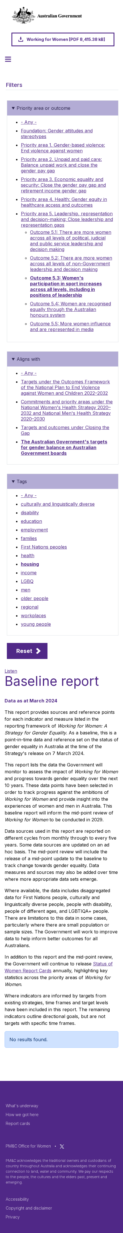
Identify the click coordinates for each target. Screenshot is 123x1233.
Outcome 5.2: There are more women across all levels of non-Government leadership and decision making (71, 263)
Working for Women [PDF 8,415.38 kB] (66, 39)
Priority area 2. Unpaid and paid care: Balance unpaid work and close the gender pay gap (61, 165)
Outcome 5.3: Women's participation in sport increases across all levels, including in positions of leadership (66, 286)
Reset (24, 651)
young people (36, 624)
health (27, 555)
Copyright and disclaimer (29, 1208)
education (31, 521)
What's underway (22, 1105)
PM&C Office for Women (28, 1146)
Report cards (18, 1123)
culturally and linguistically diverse (58, 504)
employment (34, 530)
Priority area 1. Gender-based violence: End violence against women (63, 148)
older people (34, 598)
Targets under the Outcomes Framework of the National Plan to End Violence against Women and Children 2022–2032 (65, 387)
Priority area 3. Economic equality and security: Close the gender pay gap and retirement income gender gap (63, 185)
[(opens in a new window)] (61, 1146)
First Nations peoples (44, 547)
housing (30, 564)
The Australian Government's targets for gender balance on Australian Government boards (64, 447)
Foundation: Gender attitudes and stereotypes (57, 133)
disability (30, 512)
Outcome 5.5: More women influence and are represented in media (70, 326)
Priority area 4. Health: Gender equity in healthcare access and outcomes (64, 202)
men (25, 590)
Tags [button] (22, 481)
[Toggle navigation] (8, 59)
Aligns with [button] (28, 359)
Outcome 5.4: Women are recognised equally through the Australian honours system (70, 309)
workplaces (33, 615)
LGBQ (27, 581)
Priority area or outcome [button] (43, 108)
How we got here (22, 1114)
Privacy (13, 1216)
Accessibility (17, 1199)
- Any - (29, 122)
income (29, 572)
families (29, 538)
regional (29, 607)
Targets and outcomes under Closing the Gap (65, 430)
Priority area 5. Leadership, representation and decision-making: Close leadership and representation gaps (67, 219)
